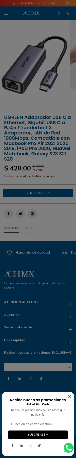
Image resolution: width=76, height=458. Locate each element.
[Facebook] (12, 445)
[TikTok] (39, 445)
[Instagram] (30, 445)
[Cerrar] (69, 396)
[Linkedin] (21, 445)
